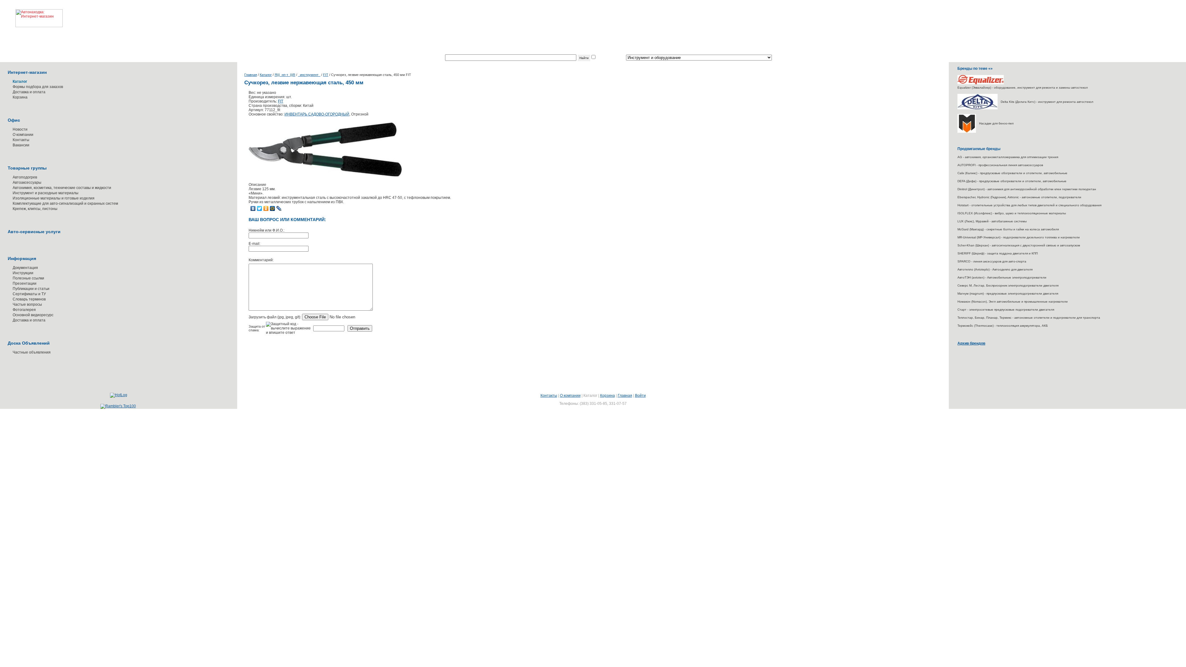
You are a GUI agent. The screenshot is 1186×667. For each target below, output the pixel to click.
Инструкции (23, 273)
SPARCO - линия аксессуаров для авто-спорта (991, 261)
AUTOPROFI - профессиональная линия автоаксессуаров (1000, 165)
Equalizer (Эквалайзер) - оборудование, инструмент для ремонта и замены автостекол (1022, 87)
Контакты (21, 140)
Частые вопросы (27, 304)
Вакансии (21, 145)
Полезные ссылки (28, 278)
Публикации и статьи (31, 289)
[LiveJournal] (279, 208)
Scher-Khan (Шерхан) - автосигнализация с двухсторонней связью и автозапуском (1018, 245)
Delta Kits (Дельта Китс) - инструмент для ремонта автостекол (1047, 101)
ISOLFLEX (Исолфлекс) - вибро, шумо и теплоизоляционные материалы (1011, 213)
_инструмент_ (309, 75)
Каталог (266, 75)
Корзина (20, 97)
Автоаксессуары (27, 182)
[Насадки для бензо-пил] (966, 131)
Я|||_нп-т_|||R (285, 75)
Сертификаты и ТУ (29, 294)
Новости (20, 129)
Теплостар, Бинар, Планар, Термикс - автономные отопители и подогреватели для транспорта (1028, 317)
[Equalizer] (980, 83)
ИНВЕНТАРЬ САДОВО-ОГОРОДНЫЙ (316, 114)
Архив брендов (971, 343)
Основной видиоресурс (33, 315)
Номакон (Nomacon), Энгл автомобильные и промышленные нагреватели (1012, 301)
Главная (250, 75)
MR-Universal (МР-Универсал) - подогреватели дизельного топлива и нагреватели (1018, 237)
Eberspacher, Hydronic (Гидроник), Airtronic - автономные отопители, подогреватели (1019, 197)
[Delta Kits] (977, 108)
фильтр (602, 58)
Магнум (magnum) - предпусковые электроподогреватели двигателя (1007, 293)
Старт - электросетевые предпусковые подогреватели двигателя (1005, 309)
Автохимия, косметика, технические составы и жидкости (62, 188)
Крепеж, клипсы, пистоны (35, 209)
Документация (25, 268)
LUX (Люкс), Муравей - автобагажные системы (992, 221)
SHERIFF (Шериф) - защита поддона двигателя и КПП (997, 253)
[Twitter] (259, 208)
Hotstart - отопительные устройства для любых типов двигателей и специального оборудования (1029, 205)
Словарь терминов (29, 299)
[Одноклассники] (266, 208)
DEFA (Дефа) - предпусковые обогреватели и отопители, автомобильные (1011, 181)
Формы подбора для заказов (38, 87)
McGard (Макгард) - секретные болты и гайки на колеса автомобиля (1008, 229)
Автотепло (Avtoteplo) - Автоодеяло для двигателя (994, 269)
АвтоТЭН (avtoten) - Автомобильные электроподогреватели (1001, 277)
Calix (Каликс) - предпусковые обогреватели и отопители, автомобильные (1012, 173)
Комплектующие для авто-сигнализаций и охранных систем (65, 203)
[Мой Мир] (272, 208)
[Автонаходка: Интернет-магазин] (31, 13)
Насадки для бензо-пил (996, 123)
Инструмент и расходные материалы (45, 193)
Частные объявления (32, 352)
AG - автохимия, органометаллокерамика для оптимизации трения (1007, 157)
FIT (325, 75)
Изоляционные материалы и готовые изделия (54, 198)
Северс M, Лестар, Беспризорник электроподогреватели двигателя (1007, 285)
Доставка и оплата (29, 92)
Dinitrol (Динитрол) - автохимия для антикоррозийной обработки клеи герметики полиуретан (1026, 189)
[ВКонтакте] (253, 208)
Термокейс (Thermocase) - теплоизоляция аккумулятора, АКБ (1002, 325)
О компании (23, 134)
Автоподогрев (25, 177)
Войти (640, 395)
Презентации (24, 283)
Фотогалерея (24, 310)
